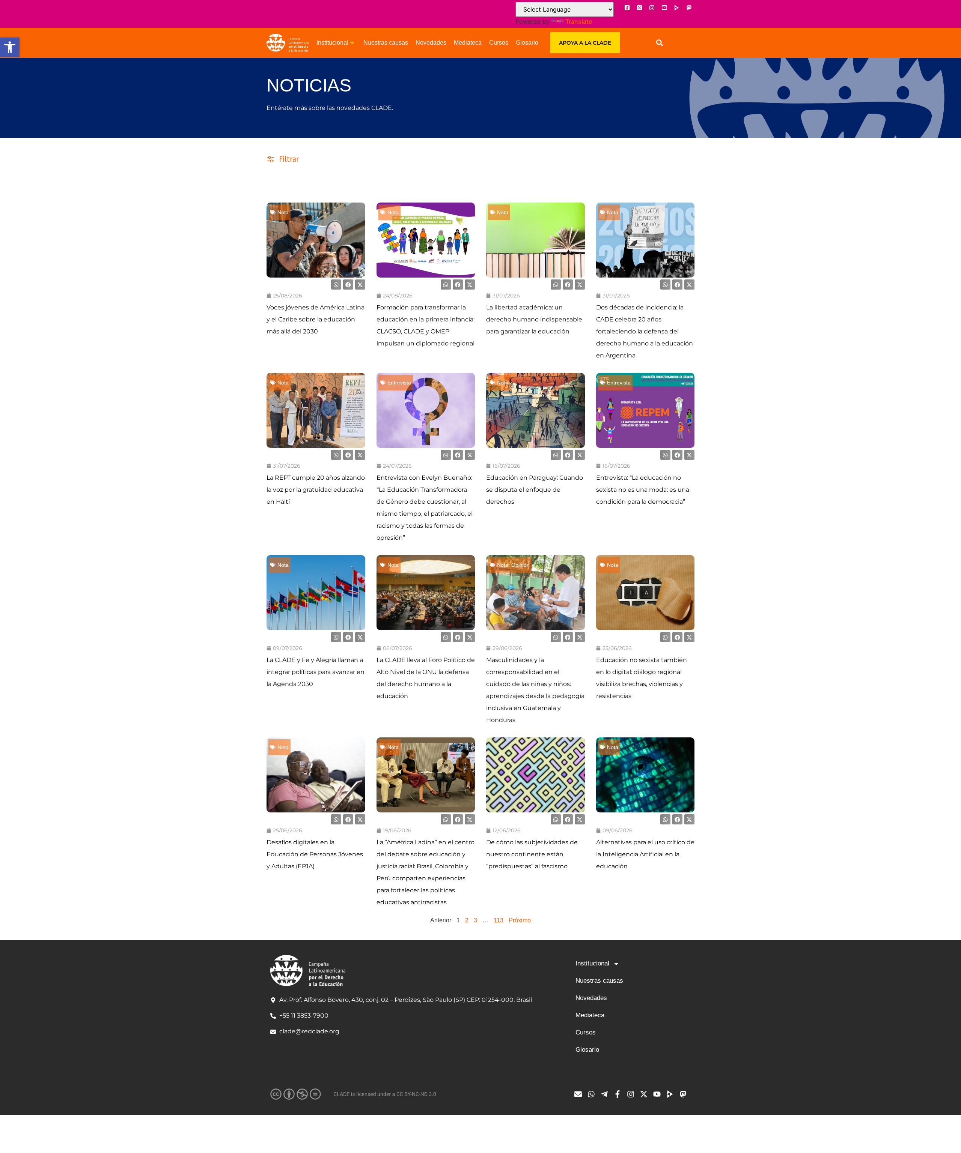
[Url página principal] (288, 43)
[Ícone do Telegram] (606, 1094)
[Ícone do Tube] (672, 1094)
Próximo (520, 920)
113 (498, 920)
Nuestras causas (385, 42)
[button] (10, 47)
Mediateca (468, 42)
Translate (578, 21)
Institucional (332, 42)
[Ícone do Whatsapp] (593, 1094)
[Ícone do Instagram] (651, 7)
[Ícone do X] (639, 7)
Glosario (527, 42)
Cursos (498, 42)
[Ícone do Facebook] (627, 7)
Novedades (431, 42)
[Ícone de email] (580, 1094)
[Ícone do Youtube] (664, 7)
